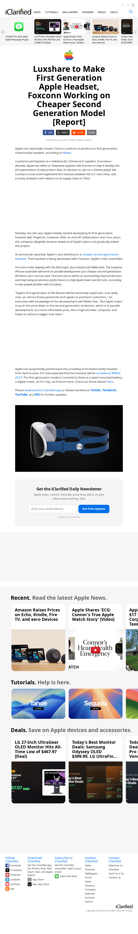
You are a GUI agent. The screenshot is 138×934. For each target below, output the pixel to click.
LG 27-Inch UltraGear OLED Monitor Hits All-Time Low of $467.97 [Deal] (47, 39)
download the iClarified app (43, 390)
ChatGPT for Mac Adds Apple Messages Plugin (16, 38)
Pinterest (15, 874)
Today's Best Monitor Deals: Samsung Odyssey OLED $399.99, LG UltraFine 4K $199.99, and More (94, 751)
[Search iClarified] (131, 11)
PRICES (102, 12)
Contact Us (115, 877)
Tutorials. (23, 682)
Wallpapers (91, 873)
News (88, 865)
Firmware (90, 889)
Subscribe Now (68, 876)
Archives (90, 897)
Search (89, 901)
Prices (88, 877)
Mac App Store (41, 884)
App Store (38, 879)
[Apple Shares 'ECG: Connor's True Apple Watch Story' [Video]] (76, 33)
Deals (88, 881)
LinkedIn (15, 879)
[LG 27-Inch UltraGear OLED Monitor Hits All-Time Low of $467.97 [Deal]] (47, 33)
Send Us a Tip (116, 873)
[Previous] (2, 31)
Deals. (19, 730)
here (110, 382)
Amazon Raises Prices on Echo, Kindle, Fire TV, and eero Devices (104, 39)
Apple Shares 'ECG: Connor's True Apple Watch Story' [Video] (73, 39)
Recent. (21, 597)
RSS (12, 888)
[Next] (135, 31)
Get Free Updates (93, 509)
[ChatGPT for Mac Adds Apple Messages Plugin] (18, 33)
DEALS (114, 12)
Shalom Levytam (85, 140)
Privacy (128, 910)
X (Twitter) (16, 870)
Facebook (15, 865)
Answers (90, 885)
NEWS (37, 12)
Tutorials (90, 869)
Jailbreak (90, 893)
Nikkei (67, 153)
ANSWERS (88, 12)
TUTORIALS (51, 12)
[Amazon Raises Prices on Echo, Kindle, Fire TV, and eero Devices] (105, 33)
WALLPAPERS (70, 12)
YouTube (15, 884)
